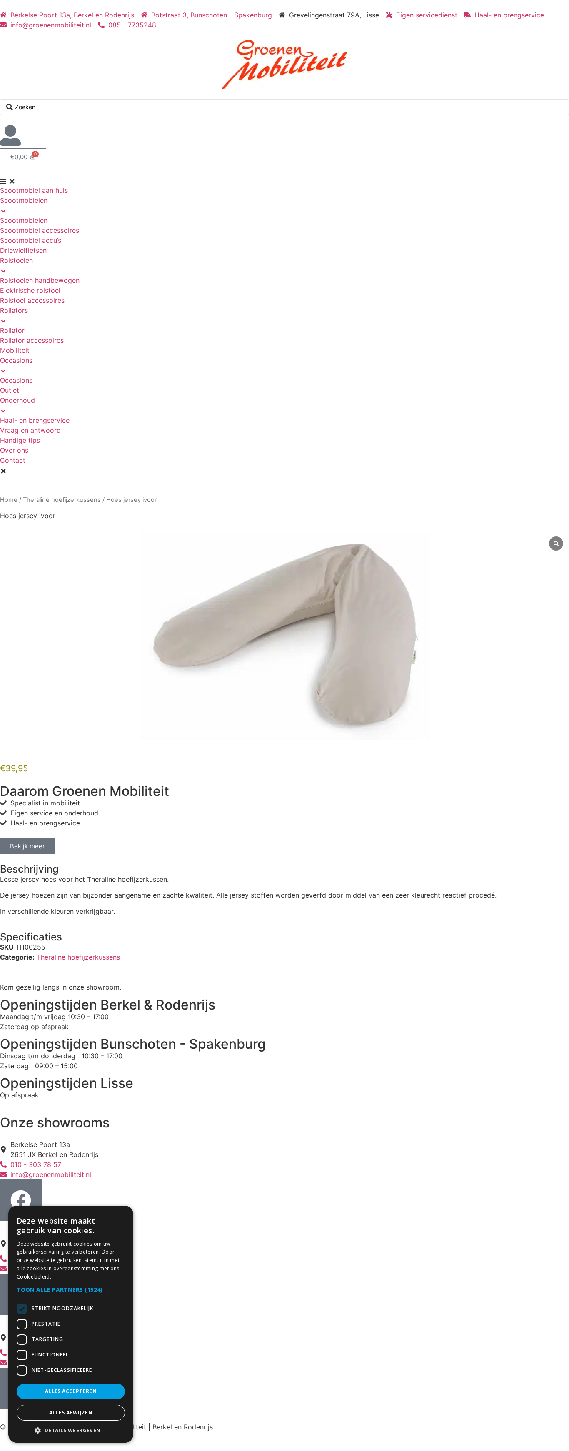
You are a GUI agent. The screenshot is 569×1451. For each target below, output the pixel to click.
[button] (71, 1289)
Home (8, 500)
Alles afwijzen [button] (71, 1412)
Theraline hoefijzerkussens (62, 500)
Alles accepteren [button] (71, 1391)
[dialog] (70, 1324)
